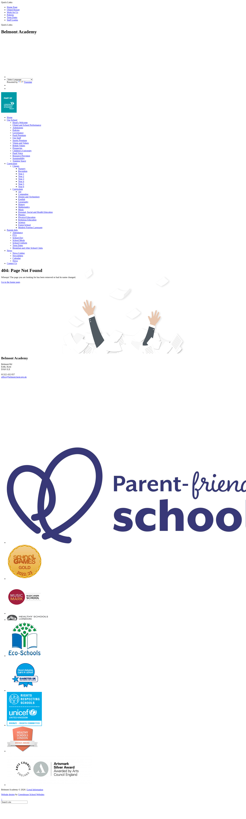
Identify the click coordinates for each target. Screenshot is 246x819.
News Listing (19, 253)
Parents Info (12, 230)
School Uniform (20, 243)
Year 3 (21, 179)
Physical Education (26, 217)
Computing (23, 194)
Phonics (21, 214)
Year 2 (21, 176)
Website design (8, 794)
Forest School (24, 225)
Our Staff (17, 138)
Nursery (21, 168)
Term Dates (12, 17)
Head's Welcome (20, 122)
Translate (28, 82)
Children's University (22, 150)
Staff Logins (12, 20)
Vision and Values (21, 143)
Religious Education (27, 220)
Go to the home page (10, 282)
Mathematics (24, 207)
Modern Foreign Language (30, 227)
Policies (10, 15)
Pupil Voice (18, 153)
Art (19, 191)
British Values (19, 145)
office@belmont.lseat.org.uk (14, 377)
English (21, 199)
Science (21, 222)
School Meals (19, 240)
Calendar (17, 258)
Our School (12, 120)
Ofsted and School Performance (27, 125)
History (21, 204)
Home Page (12, 7)
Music (21, 209)
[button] (13, 25)
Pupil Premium (19, 135)
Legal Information (35, 789)
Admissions (18, 127)
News (9, 250)
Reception (22, 171)
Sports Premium (20, 140)
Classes (16, 166)
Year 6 (21, 186)
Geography (23, 202)
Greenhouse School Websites (31, 794)
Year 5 (21, 184)
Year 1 (21, 174)
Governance (18, 133)
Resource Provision (21, 156)
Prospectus (17, 148)
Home (9, 117)
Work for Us (12, 12)
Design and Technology (29, 197)
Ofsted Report (13, 10)
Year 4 (21, 181)
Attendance (18, 232)
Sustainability (19, 158)
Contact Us (12, 263)
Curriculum (12, 163)
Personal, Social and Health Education (35, 212)
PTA (15, 235)
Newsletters (18, 255)
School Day (18, 238)
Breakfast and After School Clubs (28, 248)
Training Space (19, 161)
